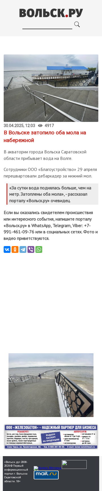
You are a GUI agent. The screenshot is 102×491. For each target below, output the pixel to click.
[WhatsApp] (38, 249)
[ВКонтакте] (7, 249)
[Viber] (30, 249)
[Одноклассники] (15, 249)
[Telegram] (23, 249)
